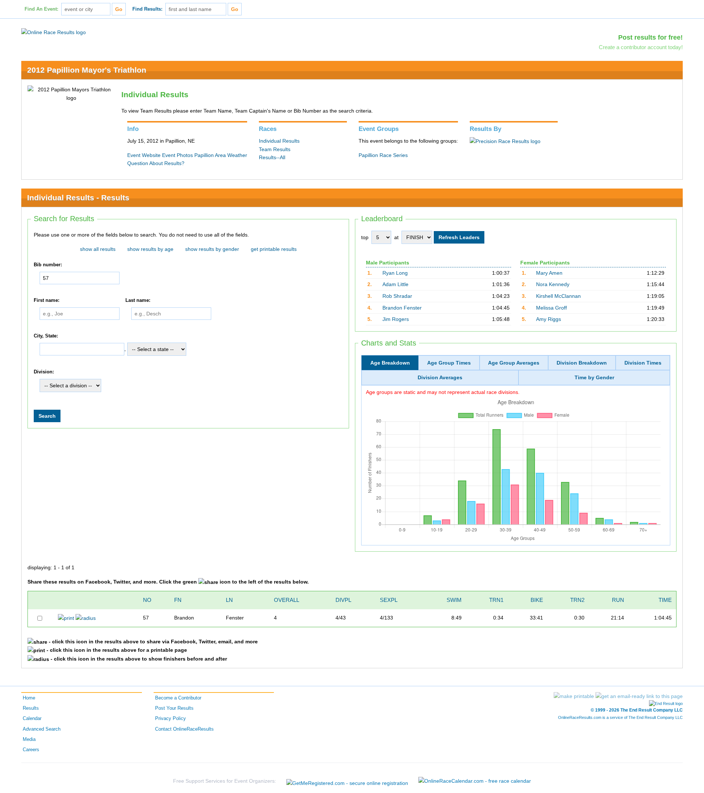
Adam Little (395, 284)
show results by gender (212, 249)
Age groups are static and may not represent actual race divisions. (443, 392)
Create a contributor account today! (641, 47)
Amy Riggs (548, 319)
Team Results (274, 149)
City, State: (46, 336)
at (396, 237)
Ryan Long (395, 273)
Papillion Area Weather (220, 155)
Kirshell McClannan (558, 296)
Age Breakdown (390, 363)
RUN (618, 600)
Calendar (32, 718)
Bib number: (48, 264)
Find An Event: (41, 9)
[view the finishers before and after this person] (86, 618)
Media (29, 739)
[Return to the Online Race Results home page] (53, 32)
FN (178, 600)
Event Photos (177, 155)
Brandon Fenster (402, 308)
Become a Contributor (178, 698)
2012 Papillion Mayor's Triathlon (86, 70)
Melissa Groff (551, 308)
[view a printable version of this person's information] (66, 618)
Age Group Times (449, 363)
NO (147, 600)
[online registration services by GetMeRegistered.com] (347, 781)
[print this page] (574, 696)
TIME (665, 600)
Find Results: (147, 9)
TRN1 (496, 600)
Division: (44, 371)
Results (31, 708)
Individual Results (279, 141)
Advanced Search (41, 729)
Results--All (272, 157)
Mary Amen (549, 273)
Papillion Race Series (383, 155)
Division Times (642, 363)
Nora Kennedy (552, 284)
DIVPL (343, 600)
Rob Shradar (397, 296)
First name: (46, 300)
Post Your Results (174, 708)
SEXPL (388, 600)
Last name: (137, 300)
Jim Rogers (395, 319)
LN (229, 600)
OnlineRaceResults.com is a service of (620, 717)
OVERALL (286, 600)
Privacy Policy (170, 718)
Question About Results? (155, 163)
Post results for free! (650, 37)
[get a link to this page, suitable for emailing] (639, 696)
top (364, 237)
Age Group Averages (513, 363)
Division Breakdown (582, 363)
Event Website (144, 155)
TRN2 (577, 600)
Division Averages (440, 377)
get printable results (274, 249)
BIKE (537, 600)
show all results (97, 249)
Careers (31, 749)
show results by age (150, 249)
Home (29, 698)
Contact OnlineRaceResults (184, 729)
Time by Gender (594, 377)
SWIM (454, 600)
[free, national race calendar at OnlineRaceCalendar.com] (474, 780)
